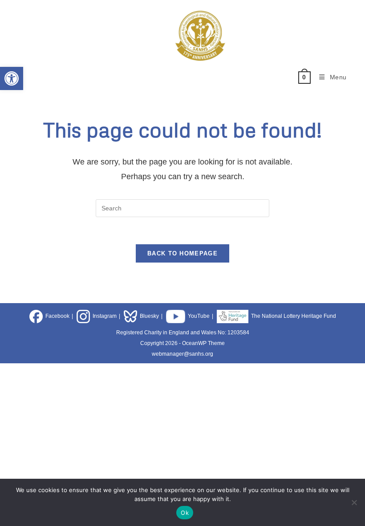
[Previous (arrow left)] (15, 263)
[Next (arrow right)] (349, 263)
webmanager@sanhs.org (182, 354)
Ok (185, 512)
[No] (353, 502)
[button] (11, 78)
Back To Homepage (182, 253)
